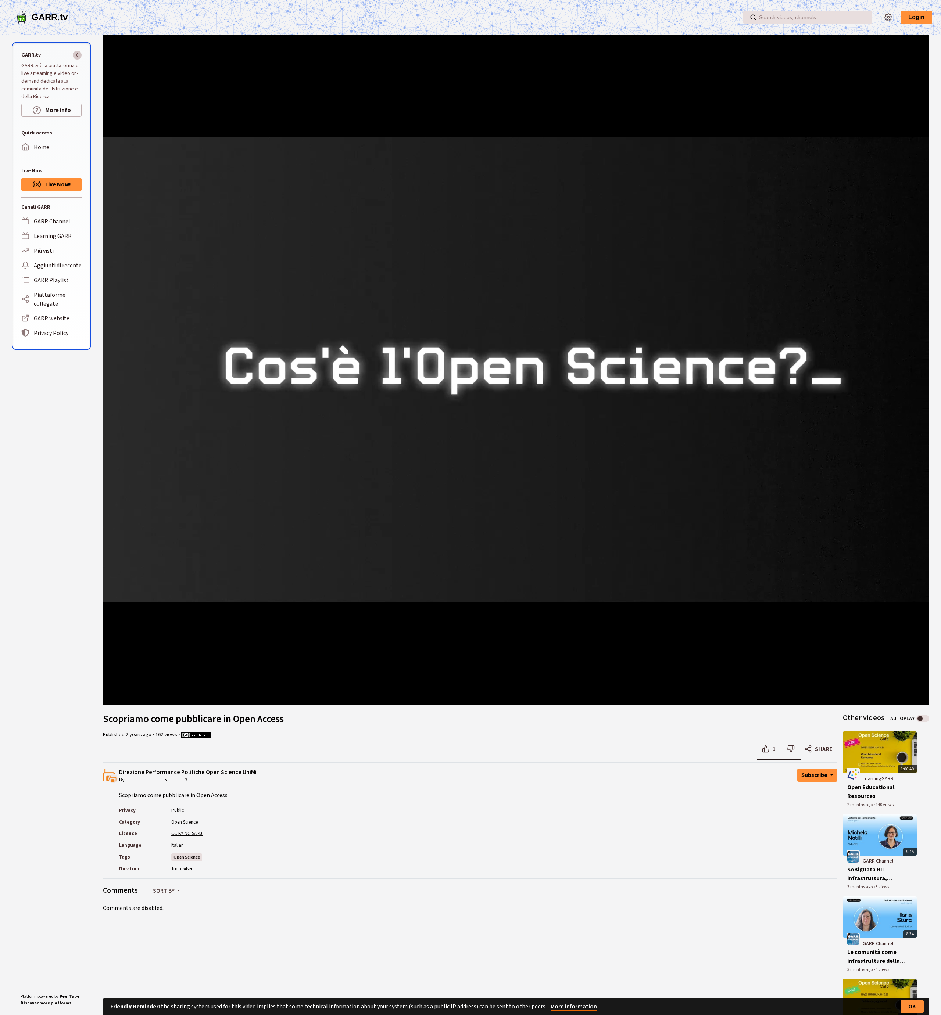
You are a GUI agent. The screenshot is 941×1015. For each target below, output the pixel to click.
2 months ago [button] (860, 805)
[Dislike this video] (790, 749)
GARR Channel (878, 861)
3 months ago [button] (860, 887)
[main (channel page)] (853, 856)
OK (912, 1007)
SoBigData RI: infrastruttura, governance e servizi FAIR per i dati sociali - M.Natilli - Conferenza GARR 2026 (876, 874)
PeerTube (69, 996)
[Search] (753, 17)
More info (57, 110)
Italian (177, 845)
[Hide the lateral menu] (77, 55)
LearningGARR (878, 778)
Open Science (184, 822)
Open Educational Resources (871, 791)
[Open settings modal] (888, 17)
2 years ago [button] (139, 734)
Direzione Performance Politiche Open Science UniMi (188, 772)
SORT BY (164, 891)
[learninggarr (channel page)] (853, 774)
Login (916, 17)
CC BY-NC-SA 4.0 (187, 833)
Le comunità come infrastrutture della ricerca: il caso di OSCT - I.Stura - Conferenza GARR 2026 (873, 956)
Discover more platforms (46, 1003)
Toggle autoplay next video (922, 718)
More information (574, 1007)
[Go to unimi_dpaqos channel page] (113, 778)
